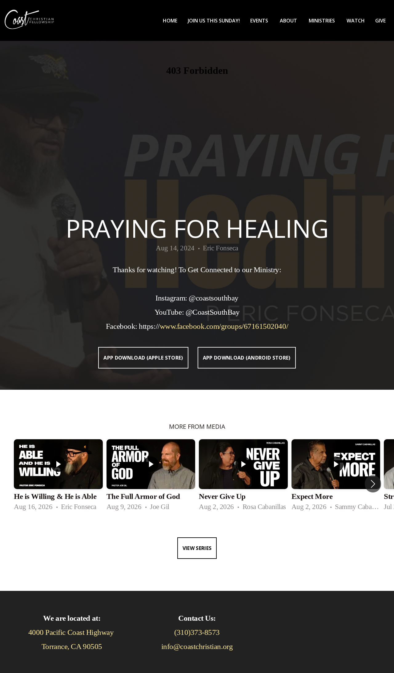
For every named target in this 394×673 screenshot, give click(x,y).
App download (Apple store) (143, 357)
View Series (197, 548)
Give (380, 20)
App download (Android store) (247, 357)
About (289, 20)
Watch (356, 20)
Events (259, 20)
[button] (373, 484)
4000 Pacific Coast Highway (72, 632)
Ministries (322, 20)
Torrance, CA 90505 (72, 646)
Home (170, 20)
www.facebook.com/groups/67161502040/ (224, 326)
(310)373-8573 (197, 632)
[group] (58, 477)
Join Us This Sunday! (214, 20)
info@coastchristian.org (197, 646)
